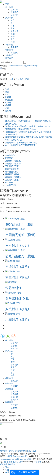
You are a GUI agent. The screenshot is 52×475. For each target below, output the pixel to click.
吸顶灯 (13, 33)
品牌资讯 (14, 391)
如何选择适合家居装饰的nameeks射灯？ (22, 142)
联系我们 (14, 12)
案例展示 (14, 47)
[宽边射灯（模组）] (13, 260)
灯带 (12, 25)
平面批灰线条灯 (11, 185)
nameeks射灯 (21, 65)
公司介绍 (14, 14)
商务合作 (9, 58)
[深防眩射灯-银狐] (13, 292)
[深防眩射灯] (11, 281)
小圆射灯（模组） (18, 319)
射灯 (12, 20)
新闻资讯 (9, 388)
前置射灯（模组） (18, 277)
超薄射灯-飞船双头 (13, 160)
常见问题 (14, 396)
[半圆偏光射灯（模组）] (15, 228)
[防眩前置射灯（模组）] (15, 250)
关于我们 (9, 6)
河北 (6, 461)
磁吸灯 (13, 28)
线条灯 (13, 36)
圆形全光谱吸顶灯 (12, 168)
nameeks (12, 65)
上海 (21, 461)
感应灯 (13, 41)
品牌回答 (14, 399)
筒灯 (12, 23)
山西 (10, 461)
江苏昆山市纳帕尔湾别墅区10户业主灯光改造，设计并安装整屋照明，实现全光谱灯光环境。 (27, 127)
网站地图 (22, 450)
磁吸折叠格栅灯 (11, 171)
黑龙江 (15, 461)
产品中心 (9, 17)
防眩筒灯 (9, 158)
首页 (7, 4)
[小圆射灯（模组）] (13, 313)
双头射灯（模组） (18, 308)
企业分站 (13, 450)
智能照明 (9, 49)
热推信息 (3, 450)
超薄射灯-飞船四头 (13, 163)
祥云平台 (37, 461)
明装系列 (14, 31)
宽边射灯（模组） (12, 166)
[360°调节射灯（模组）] (15, 218)
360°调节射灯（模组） (21, 224)
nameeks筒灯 (33, 65)
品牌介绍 (14, 9)
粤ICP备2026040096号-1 (18, 456)
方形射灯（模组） (12, 179)
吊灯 (12, 39)
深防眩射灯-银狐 (17, 298)
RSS (29, 450)
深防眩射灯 (13, 287)
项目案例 (9, 44)
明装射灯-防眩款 (12, 174)
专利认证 (9, 55)
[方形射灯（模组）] (13, 239)
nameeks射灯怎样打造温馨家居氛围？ (21, 145)
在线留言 (14, 405)
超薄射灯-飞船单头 (13, 177)
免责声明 (11, 464)
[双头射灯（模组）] (13, 303)
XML (34, 450)
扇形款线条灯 (11, 155)
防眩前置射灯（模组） (21, 256)
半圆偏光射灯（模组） (21, 234)
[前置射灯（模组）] (13, 271)
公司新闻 (14, 394)
